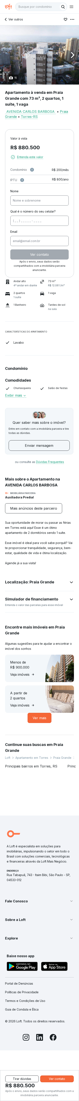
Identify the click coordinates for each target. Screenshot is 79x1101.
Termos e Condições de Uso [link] (25, 1001)
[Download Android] (22, 967)
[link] (33, 508)
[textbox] (41, 7)
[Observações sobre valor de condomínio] (32, 169)
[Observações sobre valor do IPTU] (22, 180)
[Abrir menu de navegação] (71, 7)
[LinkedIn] (39, 1038)
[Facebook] (53, 1038)
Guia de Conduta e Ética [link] (22, 1009)
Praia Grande (62, 757)
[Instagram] (26, 1038)
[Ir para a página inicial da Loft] (10, 6)
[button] (39, 55)
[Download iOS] (54, 967)
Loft (7, 757)
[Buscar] (63, 6)
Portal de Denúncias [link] (19, 983)
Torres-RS (29, 116)
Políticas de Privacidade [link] (22, 992)
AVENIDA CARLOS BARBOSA (30, 111)
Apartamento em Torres (31, 757)
